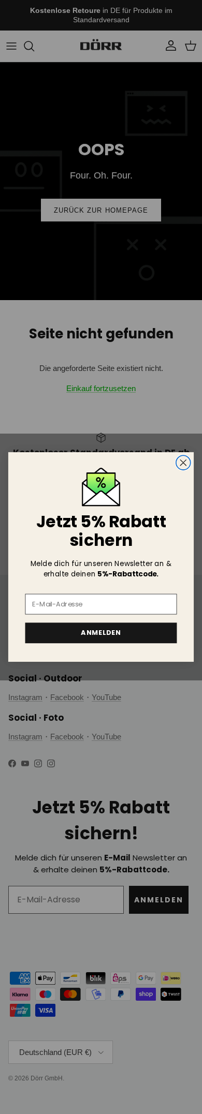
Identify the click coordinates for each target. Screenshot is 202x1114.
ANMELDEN (101, 632)
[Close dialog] (183, 462)
